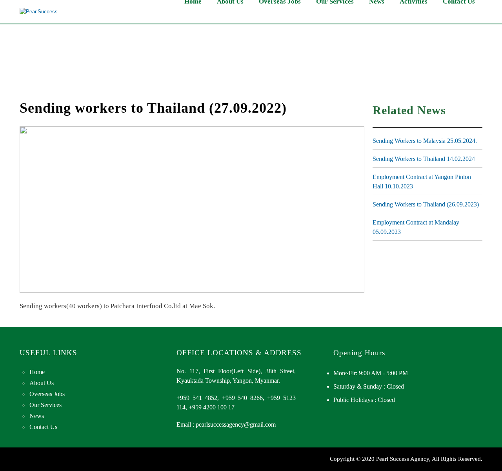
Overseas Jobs (47, 394)
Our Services (45, 405)
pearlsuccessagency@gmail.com (236, 424)
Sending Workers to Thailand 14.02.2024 (424, 158)
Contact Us (43, 427)
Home (37, 372)
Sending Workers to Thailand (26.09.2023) (426, 204)
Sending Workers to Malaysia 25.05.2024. (425, 140)
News (36, 416)
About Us (41, 383)
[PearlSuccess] (39, 12)
